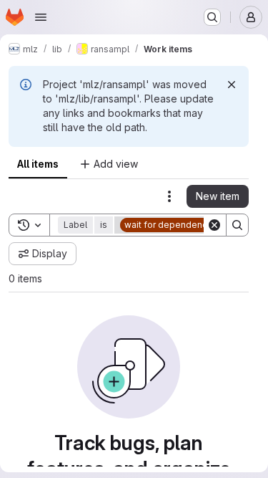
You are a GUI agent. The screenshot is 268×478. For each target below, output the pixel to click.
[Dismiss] (231, 84)
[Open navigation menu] (40, 17)
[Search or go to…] (212, 17)
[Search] (237, 225)
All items (38, 164)
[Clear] (214, 225)
